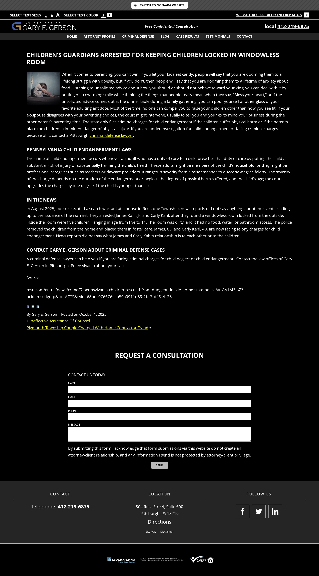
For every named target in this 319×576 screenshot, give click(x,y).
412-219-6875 (293, 26)
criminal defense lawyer (111, 135)
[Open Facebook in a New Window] (242, 511)
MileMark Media (176, 560)
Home (72, 36)
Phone (72, 411)
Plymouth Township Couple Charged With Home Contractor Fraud (87, 327)
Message (74, 424)
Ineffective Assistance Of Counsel (60, 321)
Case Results (187, 36)
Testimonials (218, 36)
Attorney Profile (99, 36)
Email (72, 397)
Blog (164, 36)
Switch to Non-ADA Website (162, 5)
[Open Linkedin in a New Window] (275, 511)
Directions (159, 521)
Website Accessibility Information (269, 14)
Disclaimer (167, 531)
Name (72, 383)
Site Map (151, 531)
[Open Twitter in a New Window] (259, 511)
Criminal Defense (138, 36)
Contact (244, 36)
